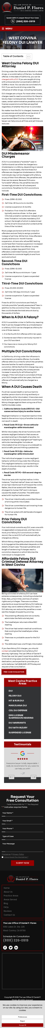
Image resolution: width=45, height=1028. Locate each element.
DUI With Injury (18, 727)
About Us (8, 894)
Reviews (8, 913)
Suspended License (20, 732)
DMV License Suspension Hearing (21, 716)
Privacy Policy (18, 857)
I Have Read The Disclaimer (16, 859)
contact (5, 651)
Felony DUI (15, 695)
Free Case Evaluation (14, 672)
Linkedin (16, 950)
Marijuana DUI (18, 705)
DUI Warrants (17, 723)
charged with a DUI (10, 79)
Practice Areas (11, 898)
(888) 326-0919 (25, 21)
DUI (11, 691)
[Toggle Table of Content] (27, 57)
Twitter (11, 950)
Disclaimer (6, 857)
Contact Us (9, 917)
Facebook (5, 950)
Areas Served (10, 902)
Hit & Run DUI (16, 700)
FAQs (6, 910)
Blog (6, 906)
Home (7, 890)
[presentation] (11, 780)
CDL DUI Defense (18, 710)
